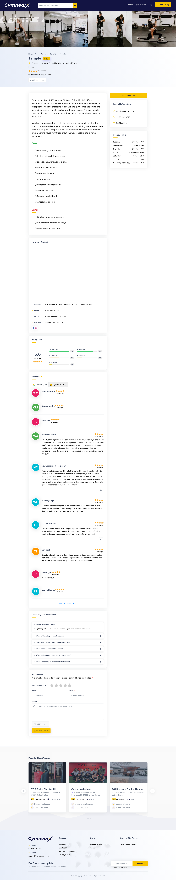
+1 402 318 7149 (34, 848)
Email (72, 690)
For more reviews (67, 603)
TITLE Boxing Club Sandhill (43, 789)
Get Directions (121, 123)
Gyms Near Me (140, 4)
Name (35, 690)
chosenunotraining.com (85, 804)
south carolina (41, 53)
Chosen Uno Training (81, 789)
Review (34, 701)
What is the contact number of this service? (53, 655)
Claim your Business (128, 844)
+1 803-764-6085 (41, 807)
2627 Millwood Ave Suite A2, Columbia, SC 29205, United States (85, 793)
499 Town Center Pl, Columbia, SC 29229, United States (46, 793)
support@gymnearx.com (38, 855)
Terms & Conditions (67, 851)
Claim (47, 59)
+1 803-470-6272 (82, 807)
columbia (54, 53)
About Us (62, 844)
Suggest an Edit (128, 95)
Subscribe (139, 863)
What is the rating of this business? (50, 636)
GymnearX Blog (96, 844)
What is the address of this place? (49, 649)
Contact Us (63, 847)
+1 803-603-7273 (122, 807)
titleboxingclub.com (42, 804)
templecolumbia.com (54, 322)
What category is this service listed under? (53, 662)
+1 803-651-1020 (52, 310)
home (130, 4)
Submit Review (40, 730)
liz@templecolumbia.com (55, 316)
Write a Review (38, 80)
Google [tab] (41, 384)
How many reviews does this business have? (53, 642)
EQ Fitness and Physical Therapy (127, 789)
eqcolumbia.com (122, 804)
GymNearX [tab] (59, 384)
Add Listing (164, 4)
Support (93, 847)
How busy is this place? (45, 625)
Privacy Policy (64, 854)
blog (150, 4)
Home (30, 53)
